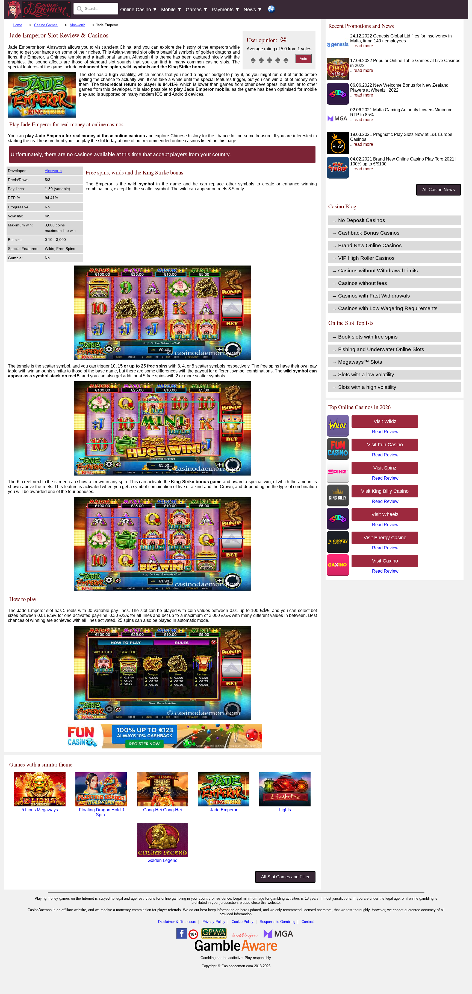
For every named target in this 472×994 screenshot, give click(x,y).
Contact (308, 922)
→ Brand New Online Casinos (367, 245)
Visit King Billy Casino (385, 491)
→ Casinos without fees (359, 283)
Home (17, 25)
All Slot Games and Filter (285, 877)
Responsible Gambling (277, 922)
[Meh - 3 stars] (270, 60)
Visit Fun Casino (385, 444)
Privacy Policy (213, 922)
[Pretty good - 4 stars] (278, 60)
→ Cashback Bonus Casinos (366, 233)
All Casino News (438, 189)
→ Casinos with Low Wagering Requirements (385, 308)
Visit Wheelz (385, 514)
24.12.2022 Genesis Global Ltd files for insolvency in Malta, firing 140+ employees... (401, 41)
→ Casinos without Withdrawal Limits (375, 270)
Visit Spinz (384, 468)
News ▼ (253, 9)
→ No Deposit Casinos (358, 220)
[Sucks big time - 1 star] (253, 60)
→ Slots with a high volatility (364, 387)
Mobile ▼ (171, 9)
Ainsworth (77, 25)
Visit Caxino (385, 561)
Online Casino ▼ (138, 9)
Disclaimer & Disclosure (177, 922)
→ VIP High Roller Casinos (363, 258)
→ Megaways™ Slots (357, 362)
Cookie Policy (242, 922)
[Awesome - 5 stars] (286, 60)
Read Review (385, 431)
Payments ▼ (226, 9)
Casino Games (46, 25)
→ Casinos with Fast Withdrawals (371, 296)
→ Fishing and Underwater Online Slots (378, 349)
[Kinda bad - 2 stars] (261, 60)
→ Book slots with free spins (365, 337)
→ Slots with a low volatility (363, 374)
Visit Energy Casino (385, 537)
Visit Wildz (385, 421)
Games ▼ (197, 9)
